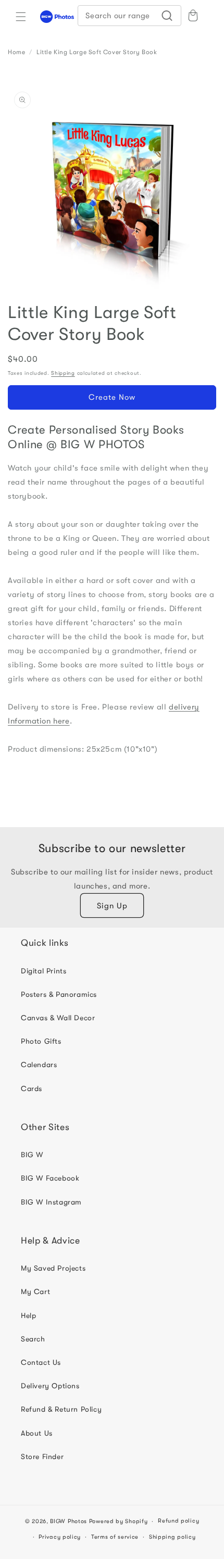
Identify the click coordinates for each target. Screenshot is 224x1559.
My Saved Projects (53, 1268)
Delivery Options (50, 1385)
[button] (20, 16)
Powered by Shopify (118, 1521)
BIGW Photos (68, 1521)
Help (28, 1315)
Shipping (63, 373)
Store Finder (42, 1456)
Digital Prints (43, 971)
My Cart (35, 1291)
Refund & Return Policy (61, 1409)
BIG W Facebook (50, 1178)
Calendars (39, 1064)
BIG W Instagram (51, 1202)
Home (16, 52)
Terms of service (115, 1536)
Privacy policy (60, 1536)
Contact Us (41, 1362)
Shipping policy (172, 1536)
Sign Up (112, 905)
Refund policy (178, 1520)
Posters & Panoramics (59, 994)
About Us (37, 1433)
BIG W (32, 1154)
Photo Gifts (41, 1041)
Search (33, 1339)
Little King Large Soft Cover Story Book (96, 52)
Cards (31, 1088)
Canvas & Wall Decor (58, 1017)
